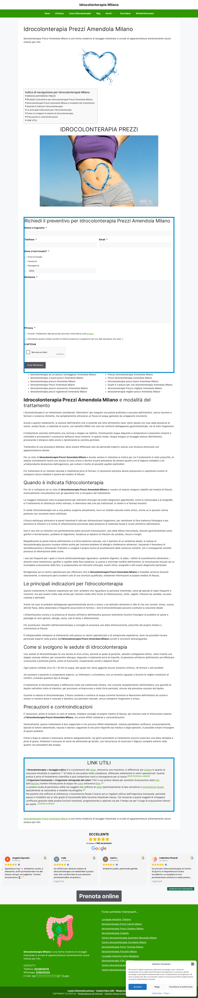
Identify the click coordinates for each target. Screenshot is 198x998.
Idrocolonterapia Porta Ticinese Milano (122, 947)
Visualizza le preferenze (180, 986)
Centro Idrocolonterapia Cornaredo (120, 965)
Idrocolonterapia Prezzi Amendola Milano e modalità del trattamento (61, 103)
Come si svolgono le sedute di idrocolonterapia (50, 113)
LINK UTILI (32, 120)
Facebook (32, 261)
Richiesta (31, 277)
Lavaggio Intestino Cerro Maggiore (120, 956)
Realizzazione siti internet (90, 993)
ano (98, 783)
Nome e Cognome (36, 227)
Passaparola (33, 265)
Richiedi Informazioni (145, 13)
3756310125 (43, 972)
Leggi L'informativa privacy (81, 990)
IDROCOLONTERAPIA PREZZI (41, 96)
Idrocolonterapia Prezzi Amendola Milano (46, 818)
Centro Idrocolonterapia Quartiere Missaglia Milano (129, 937)
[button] (192, 964)
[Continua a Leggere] (141, 776)
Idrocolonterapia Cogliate (115, 933)
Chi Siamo (59, 13)
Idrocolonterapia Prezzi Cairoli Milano (122, 924)
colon (93, 769)
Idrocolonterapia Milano (99, 5)
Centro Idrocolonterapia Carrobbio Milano (124, 942)
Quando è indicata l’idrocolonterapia (45, 106)
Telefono (31, 239)
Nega (157, 986)
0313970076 (41, 969)
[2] (128, 776)
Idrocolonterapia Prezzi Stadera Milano (123, 928)
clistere (148, 769)
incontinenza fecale (153, 787)
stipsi (99, 787)
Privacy (166, 993)
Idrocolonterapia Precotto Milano (119, 951)
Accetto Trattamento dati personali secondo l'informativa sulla (61, 333)
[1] (62, 773)
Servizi (108, 13)
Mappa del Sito (123, 990)
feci (157, 780)
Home (47, 13)
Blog (98, 13)
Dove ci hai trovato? (37, 251)
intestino (34, 783)
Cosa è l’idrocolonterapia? (80, 13)
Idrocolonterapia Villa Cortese (118, 960)
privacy (90, 333)
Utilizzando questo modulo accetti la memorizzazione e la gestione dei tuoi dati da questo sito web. (75, 339)
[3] (131, 776)
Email (103, 239)
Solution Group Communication (120, 993)
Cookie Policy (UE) (105, 990)
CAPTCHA (30, 344)
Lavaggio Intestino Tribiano (116, 919)
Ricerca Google (35, 257)
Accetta (138, 986)
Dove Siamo (125, 13)
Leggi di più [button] (59, 881)
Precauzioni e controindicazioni (42, 117)
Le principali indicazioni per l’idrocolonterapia (49, 110)
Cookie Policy (157, 993)
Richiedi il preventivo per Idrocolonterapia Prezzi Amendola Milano (60, 99)
